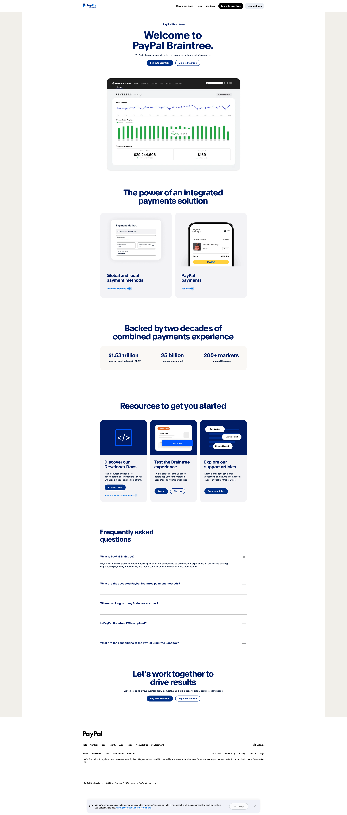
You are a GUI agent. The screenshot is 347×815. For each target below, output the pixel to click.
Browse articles (216, 491)
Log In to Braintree (160, 62)
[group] (136, 255)
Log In (161, 491)
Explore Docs (115, 487)
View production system (119, 495)
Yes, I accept (239, 806)
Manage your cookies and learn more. (133, 807)
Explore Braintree (188, 62)
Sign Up (178, 491)
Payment (116, 288)
